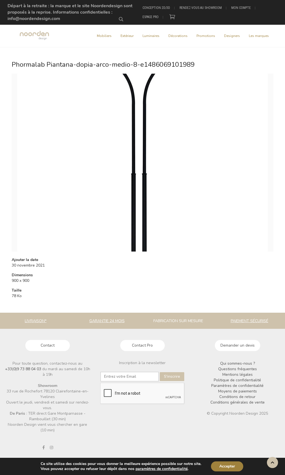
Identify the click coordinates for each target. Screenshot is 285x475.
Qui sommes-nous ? (237, 363)
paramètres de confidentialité (162, 468)
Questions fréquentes (237, 369)
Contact (48, 345)
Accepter (227, 466)
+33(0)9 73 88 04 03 (23, 369)
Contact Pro (142, 345)
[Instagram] (51, 447)
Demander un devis (237, 345)
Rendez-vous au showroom (201, 8)
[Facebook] (43, 447)
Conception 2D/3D (156, 8)
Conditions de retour (237, 396)
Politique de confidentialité (237, 380)
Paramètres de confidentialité (237, 385)
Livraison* (35, 321)
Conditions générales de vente (237, 402)
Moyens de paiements (237, 391)
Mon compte (241, 8)
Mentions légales (237, 374)
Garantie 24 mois (107, 321)
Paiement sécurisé (249, 321)
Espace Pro (150, 17)
